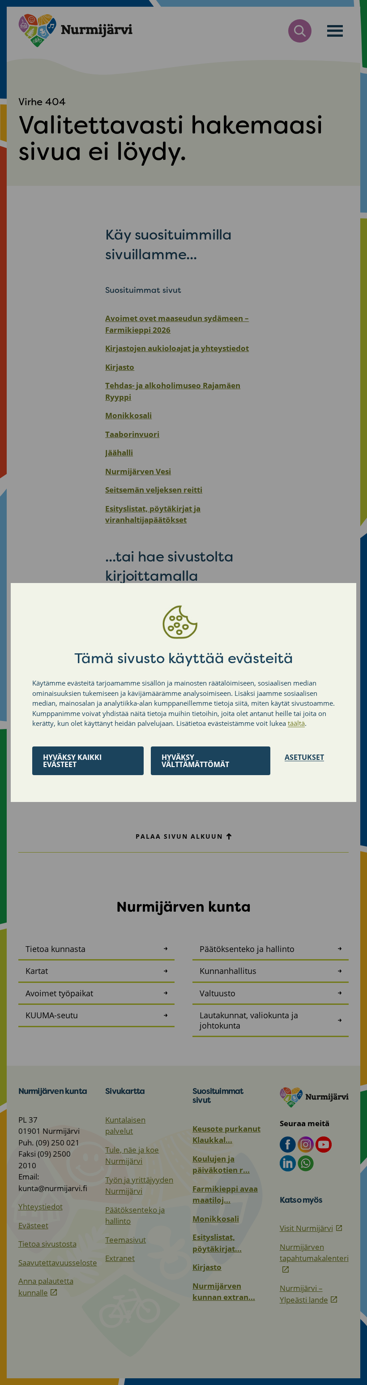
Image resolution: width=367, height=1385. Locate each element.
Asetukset (304, 757)
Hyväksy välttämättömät (195, 760)
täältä (296, 723)
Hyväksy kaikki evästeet (72, 760)
